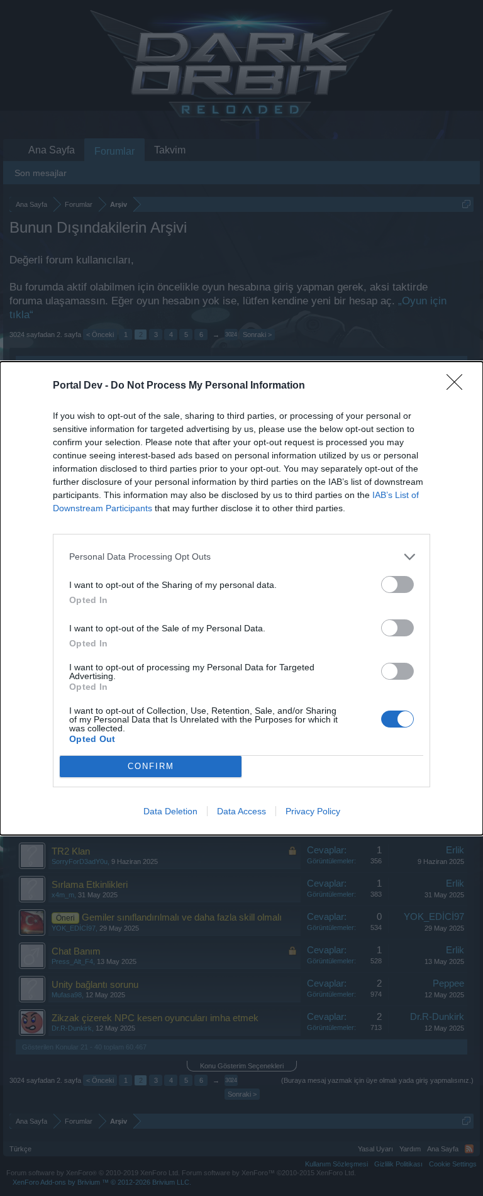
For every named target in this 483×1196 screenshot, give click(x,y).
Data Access (241, 811)
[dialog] (241, 598)
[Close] (458, 386)
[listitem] (241, 556)
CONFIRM (151, 766)
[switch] (397, 584)
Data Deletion (170, 811)
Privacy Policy (313, 811)
